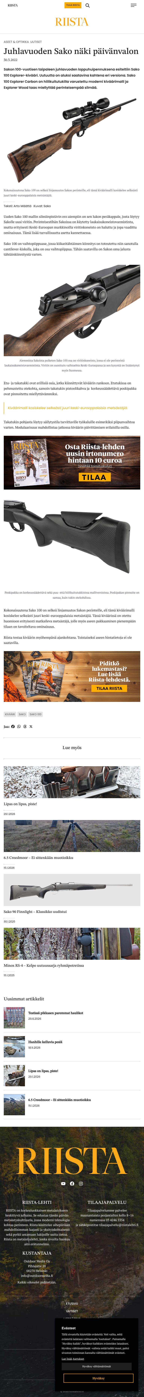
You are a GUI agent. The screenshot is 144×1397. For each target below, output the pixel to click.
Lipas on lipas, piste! (43, 1071)
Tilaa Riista (73, 5)
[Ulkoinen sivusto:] (72, 462)
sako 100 (35, 714)
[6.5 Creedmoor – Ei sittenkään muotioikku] (14, 1104)
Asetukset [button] (78, 1359)
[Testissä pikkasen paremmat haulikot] (14, 1017)
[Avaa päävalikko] (135, 5)
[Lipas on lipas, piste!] (14, 1075)
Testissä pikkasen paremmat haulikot (55, 1013)
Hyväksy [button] (99, 1378)
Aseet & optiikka (16, 41)
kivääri (10, 714)
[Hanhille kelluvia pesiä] (14, 1046)
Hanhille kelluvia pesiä (45, 1042)
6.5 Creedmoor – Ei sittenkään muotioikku (59, 1100)
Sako (22, 714)
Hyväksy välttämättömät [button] (96, 1366)
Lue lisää (67, 1359)
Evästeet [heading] (69, 1328)
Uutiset (36, 41)
